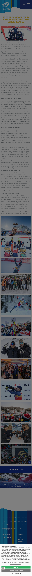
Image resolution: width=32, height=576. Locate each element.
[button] (3, 568)
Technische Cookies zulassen (16, 570)
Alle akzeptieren (16, 567)
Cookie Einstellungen (16, 573)
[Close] (4, 567)
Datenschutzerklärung (15, 564)
